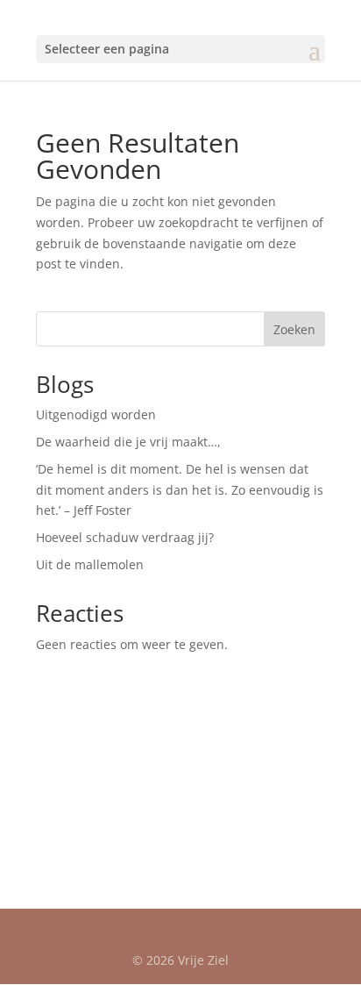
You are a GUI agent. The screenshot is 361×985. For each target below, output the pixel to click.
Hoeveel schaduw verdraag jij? (125, 537)
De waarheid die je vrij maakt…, (128, 441)
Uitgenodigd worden (96, 414)
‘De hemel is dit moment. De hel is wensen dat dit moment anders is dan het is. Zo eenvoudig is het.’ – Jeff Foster (179, 489)
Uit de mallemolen (90, 564)
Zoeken (294, 329)
